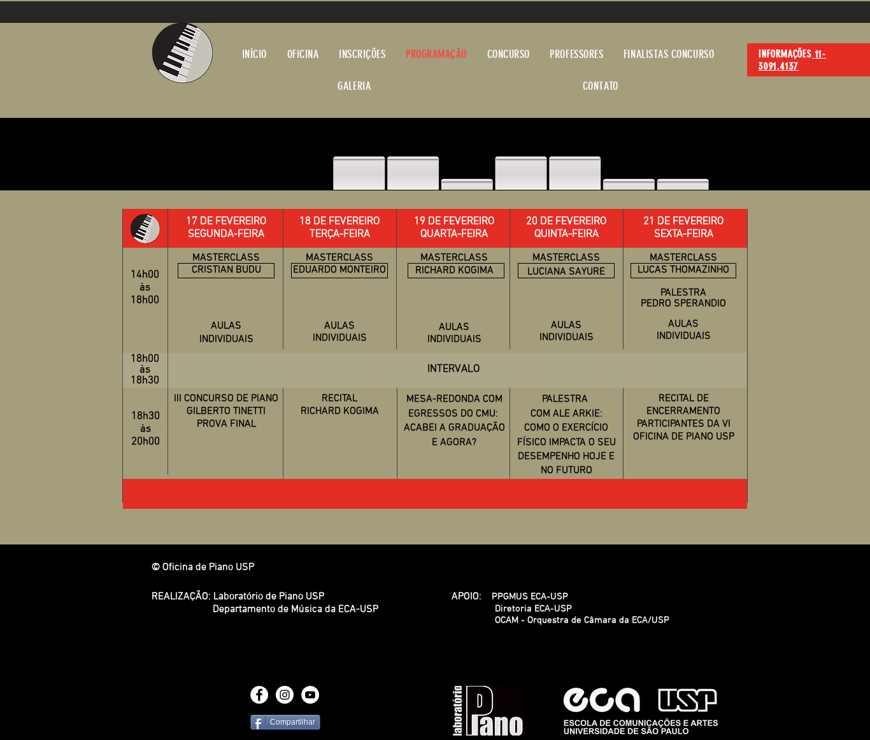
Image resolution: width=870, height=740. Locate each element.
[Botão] (566, 270)
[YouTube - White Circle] (310, 695)
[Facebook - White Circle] (259, 695)
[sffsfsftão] (456, 270)
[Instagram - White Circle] (285, 695)
